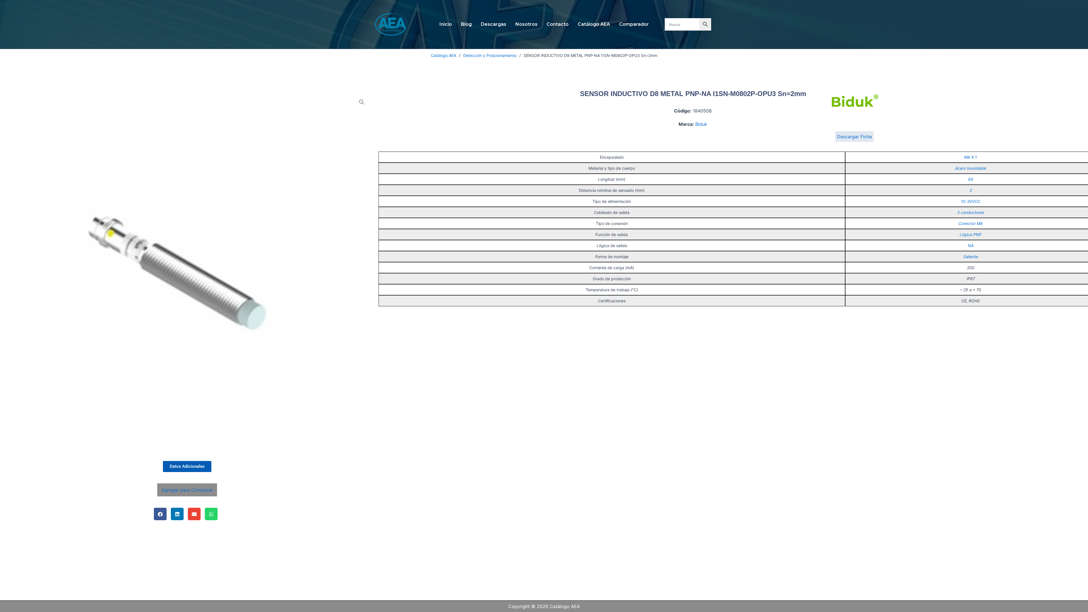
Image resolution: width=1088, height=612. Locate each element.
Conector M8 (971, 223)
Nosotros (526, 24)
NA (971, 245)
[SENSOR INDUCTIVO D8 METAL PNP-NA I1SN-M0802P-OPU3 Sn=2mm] (187, 275)
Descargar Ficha (854, 136)
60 (970, 179)
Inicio (445, 24)
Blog (466, 24)
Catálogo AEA (594, 24)
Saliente (970, 256)
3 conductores (970, 212)
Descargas (493, 24)
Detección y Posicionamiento (490, 55)
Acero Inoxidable (970, 168)
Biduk (701, 124)
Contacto (558, 24)
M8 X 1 (970, 157)
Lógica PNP (970, 234)
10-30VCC (970, 201)
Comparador (634, 24)
